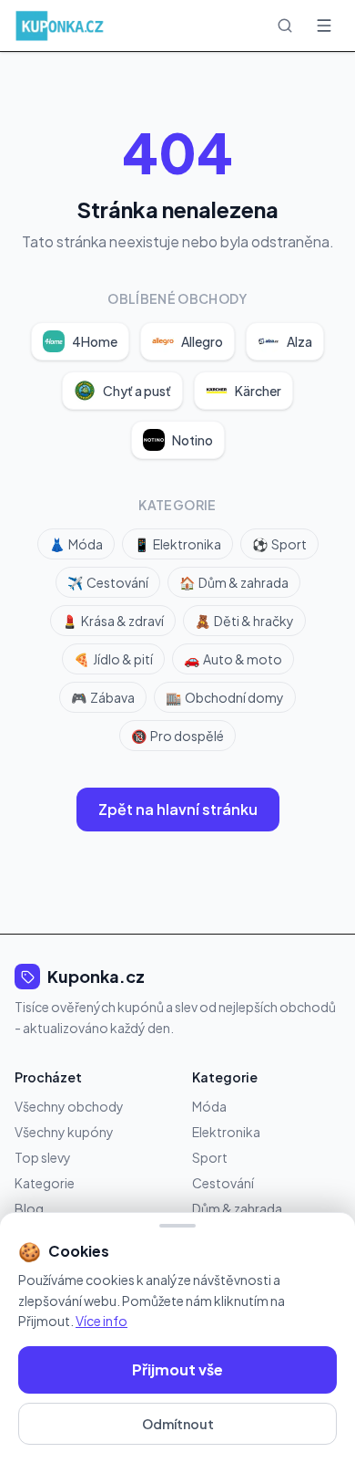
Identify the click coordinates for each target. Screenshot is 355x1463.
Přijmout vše (177, 1369)
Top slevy (43, 1157)
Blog (29, 1208)
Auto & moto (233, 659)
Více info (101, 1320)
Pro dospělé (177, 735)
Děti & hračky (244, 620)
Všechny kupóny (64, 1131)
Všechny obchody (69, 1106)
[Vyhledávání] (284, 25)
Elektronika (177, 544)
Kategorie (45, 1183)
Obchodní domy (225, 697)
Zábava (103, 697)
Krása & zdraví (113, 620)
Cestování (107, 582)
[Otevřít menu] (324, 25)
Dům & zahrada (234, 582)
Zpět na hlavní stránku (178, 809)
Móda (76, 544)
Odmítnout (178, 1424)
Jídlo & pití (113, 659)
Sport (279, 544)
